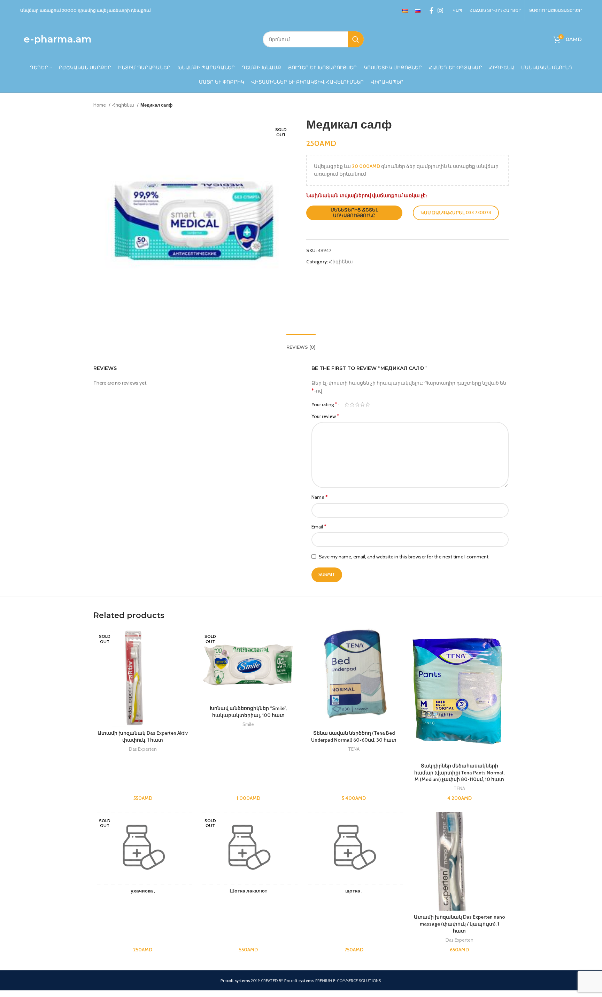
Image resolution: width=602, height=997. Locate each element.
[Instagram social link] (440, 10)
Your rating (324, 404)
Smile (248, 724)
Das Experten (143, 749)
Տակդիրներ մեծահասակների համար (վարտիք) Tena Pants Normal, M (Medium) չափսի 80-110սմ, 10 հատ (459, 772)
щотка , (353, 891)
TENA (354, 749)
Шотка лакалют (248, 891)
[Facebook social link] (431, 10)
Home (100, 105)
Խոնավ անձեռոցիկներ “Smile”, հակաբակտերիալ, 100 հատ (248, 711)
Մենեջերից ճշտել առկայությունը (354, 212)
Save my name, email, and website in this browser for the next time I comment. (404, 557)
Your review (325, 416)
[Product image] (459, 693)
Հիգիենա (123, 105)
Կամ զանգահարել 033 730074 (455, 212)
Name (319, 497)
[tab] (301, 344)
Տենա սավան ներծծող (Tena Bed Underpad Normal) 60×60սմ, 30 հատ (353, 736)
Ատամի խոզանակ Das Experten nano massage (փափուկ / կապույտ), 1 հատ (459, 924)
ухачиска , (143, 891)
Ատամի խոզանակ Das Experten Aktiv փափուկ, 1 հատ (143, 736)
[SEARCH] (356, 39)
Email (318, 526)
